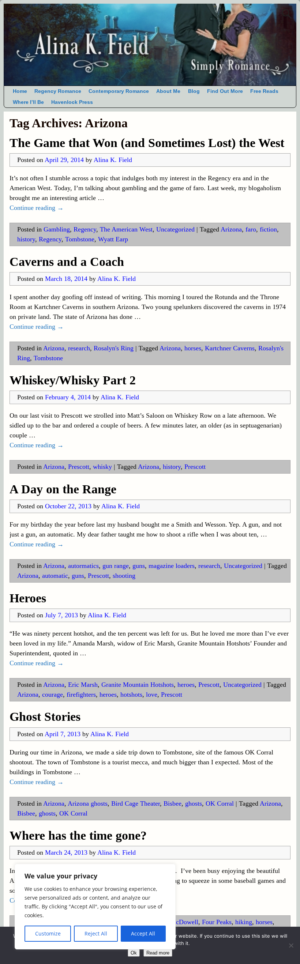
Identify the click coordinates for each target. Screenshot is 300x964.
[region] (95, 906)
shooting (124, 575)
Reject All (96, 933)
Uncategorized (175, 229)
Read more (157, 953)
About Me (168, 91)
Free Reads (264, 91)
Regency (85, 229)
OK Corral (220, 803)
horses (192, 348)
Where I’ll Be (28, 102)
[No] (291, 945)
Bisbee (172, 803)
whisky (102, 466)
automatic (55, 575)
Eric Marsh (83, 684)
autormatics (83, 565)
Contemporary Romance (119, 91)
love (151, 694)
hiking (243, 922)
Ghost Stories (45, 716)
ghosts (193, 803)
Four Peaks (217, 922)
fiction (268, 229)
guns (138, 565)
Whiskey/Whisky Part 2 (73, 380)
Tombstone (79, 239)
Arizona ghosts (88, 803)
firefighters (81, 694)
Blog (194, 91)
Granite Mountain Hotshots (137, 684)
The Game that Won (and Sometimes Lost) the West (147, 143)
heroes (186, 684)
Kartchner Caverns (230, 348)
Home (20, 91)
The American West (126, 229)
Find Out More (225, 91)
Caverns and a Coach (67, 261)
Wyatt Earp (113, 239)
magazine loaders (172, 565)
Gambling (57, 229)
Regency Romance (57, 91)
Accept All (143, 933)
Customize (48, 933)
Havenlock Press (72, 102)
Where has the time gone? (78, 835)
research (79, 348)
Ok (134, 953)
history (26, 239)
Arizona (231, 229)
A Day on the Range (63, 489)
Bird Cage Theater (135, 803)
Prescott (78, 466)
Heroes (28, 598)
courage (52, 694)
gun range (115, 565)
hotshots (131, 694)
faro (250, 229)
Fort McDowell (177, 922)
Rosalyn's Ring (114, 348)
